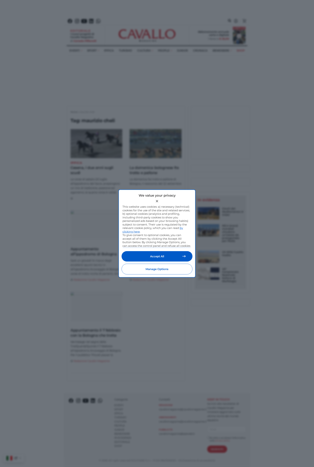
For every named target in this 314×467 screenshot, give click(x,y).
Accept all (157, 256)
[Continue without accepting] (157, 201)
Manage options (157, 269)
